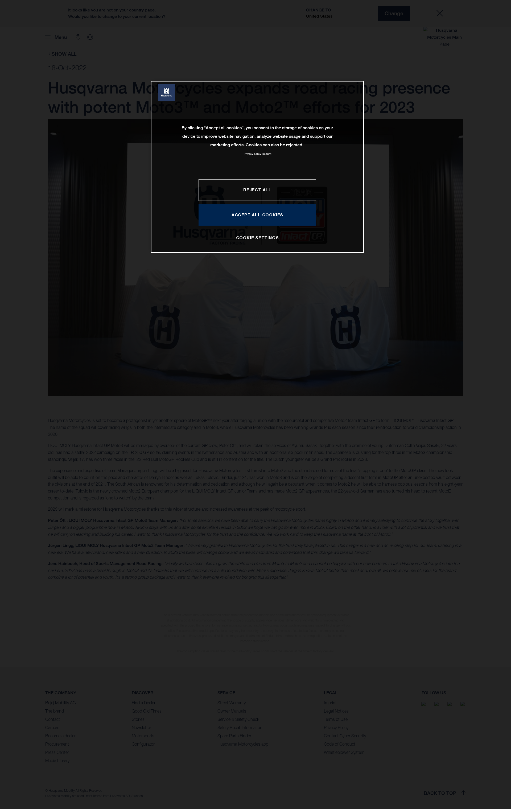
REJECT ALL (257, 189)
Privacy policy (252, 154)
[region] (257, 167)
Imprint (266, 154)
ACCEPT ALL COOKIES (257, 214)
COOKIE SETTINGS (257, 237)
